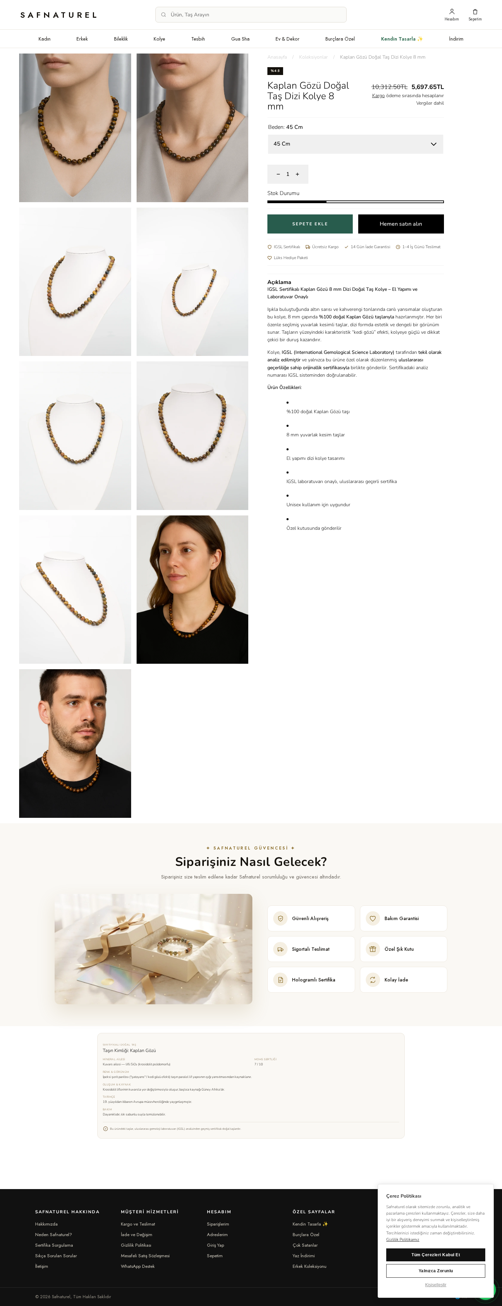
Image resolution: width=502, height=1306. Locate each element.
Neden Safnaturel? (53, 1234)
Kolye (159, 38)
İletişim (41, 1266)
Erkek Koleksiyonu (309, 1266)
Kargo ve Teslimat (138, 1224)
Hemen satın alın (401, 224)
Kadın (45, 38)
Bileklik (121, 38)
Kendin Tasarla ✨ (402, 38)
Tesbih (198, 38)
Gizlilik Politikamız (402, 1239)
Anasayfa (277, 57)
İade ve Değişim (136, 1234)
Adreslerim (217, 1234)
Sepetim (215, 1255)
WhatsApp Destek (138, 1266)
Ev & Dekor (287, 38)
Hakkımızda (46, 1224)
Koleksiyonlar (313, 57)
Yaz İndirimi (304, 1255)
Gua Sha (240, 38)
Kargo (378, 95)
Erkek (82, 38)
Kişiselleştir (435, 1284)
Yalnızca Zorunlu (436, 1271)
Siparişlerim (218, 1224)
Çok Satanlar (305, 1245)
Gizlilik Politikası (136, 1245)
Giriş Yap (215, 1245)
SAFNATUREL (60, 15)
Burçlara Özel (340, 38)
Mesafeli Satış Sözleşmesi (145, 1255)
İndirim (456, 38)
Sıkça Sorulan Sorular (56, 1255)
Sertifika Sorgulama (54, 1245)
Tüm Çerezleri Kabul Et (436, 1254)
